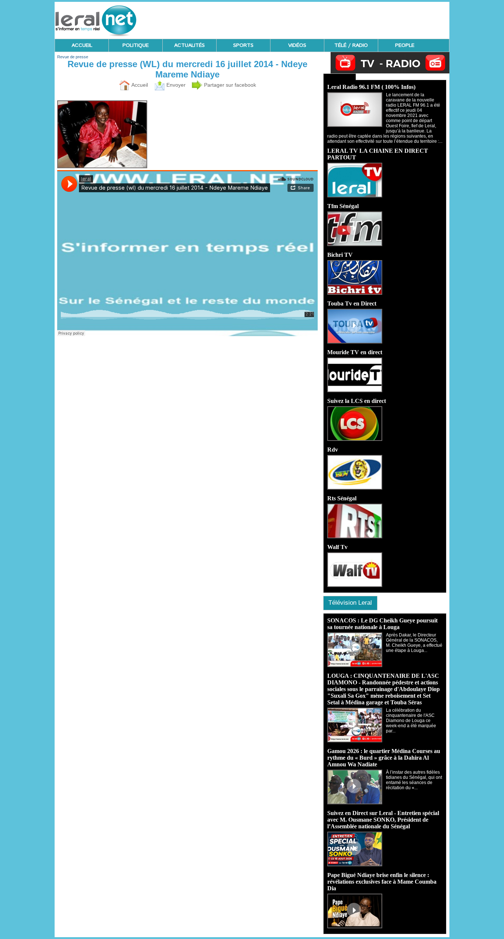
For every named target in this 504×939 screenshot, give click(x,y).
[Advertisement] (315, 18)
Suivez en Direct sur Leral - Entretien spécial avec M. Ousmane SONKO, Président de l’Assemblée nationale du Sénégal (383, 819)
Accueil (139, 85)
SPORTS (243, 45)
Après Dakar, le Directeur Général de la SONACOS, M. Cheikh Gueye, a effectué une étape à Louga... (414, 642)
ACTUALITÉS (189, 45)
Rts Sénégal (341, 498)
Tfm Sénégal (343, 206)
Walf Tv (337, 547)
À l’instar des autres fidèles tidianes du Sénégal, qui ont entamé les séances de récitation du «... (414, 780)
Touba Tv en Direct (351, 303)
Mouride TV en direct (354, 352)
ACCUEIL (82, 45)
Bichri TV (340, 255)
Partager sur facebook (229, 85)
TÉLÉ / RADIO (351, 45)
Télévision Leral (350, 602)
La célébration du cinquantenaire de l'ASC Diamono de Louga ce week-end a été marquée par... (411, 720)
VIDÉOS (297, 45)
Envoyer (175, 85)
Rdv (332, 449)
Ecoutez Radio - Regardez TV (339, 77)
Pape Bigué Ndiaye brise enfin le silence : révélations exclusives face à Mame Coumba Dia (381, 881)
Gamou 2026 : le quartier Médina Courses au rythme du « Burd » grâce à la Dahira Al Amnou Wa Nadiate (383, 757)
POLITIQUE (135, 45)
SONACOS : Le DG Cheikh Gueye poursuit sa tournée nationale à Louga (382, 623)
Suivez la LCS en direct (356, 401)
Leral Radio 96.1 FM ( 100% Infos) (371, 87)
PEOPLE (404, 45)
